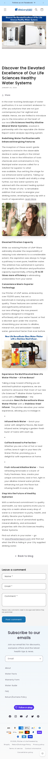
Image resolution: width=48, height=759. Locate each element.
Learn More (30, 199)
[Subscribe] (40, 659)
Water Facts (11, 674)
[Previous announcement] (5, 3)
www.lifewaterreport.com (18, 539)
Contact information (33, 748)
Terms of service (16, 748)
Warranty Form (12, 679)
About (8, 668)
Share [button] (7, 95)
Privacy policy (38, 744)
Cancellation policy (25, 752)
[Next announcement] (43, 3)
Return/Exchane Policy (16, 697)
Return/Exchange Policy (21, 744)
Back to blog (25, 556)
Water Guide (11, 685)
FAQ (7, 691)
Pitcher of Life (22, 741)
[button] (5, 9)
